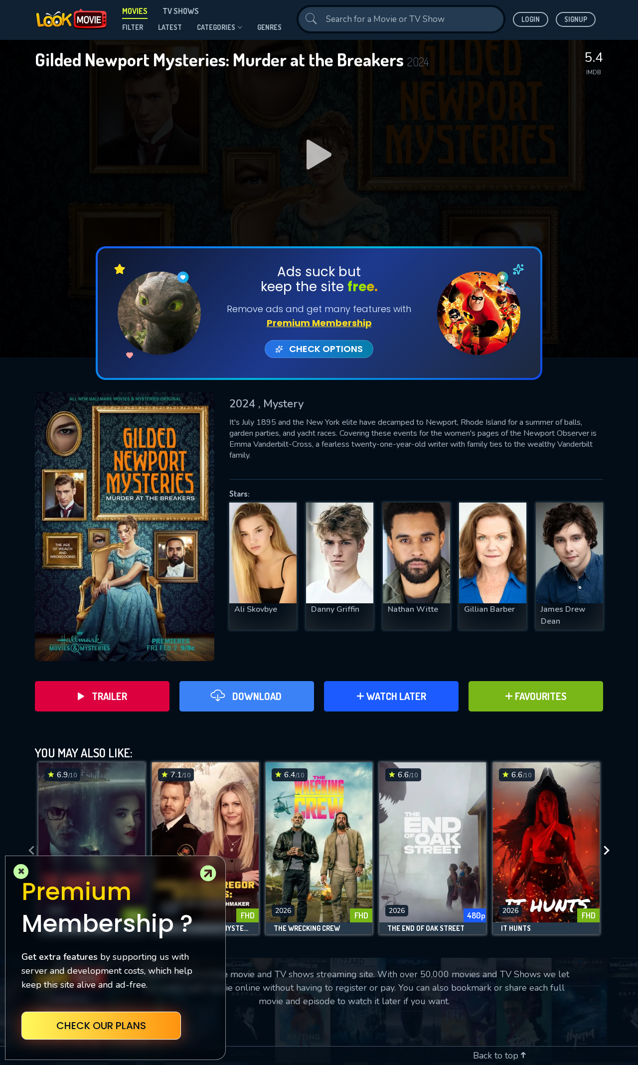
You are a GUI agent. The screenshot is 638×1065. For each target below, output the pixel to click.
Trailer (109, 696)
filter (132, 27)
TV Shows (180, 11)
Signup (575, 19)
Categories (216, 27)
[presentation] (28, 850)
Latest (170, 27)
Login (530, 19)
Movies (135, 11)
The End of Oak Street (426, 928)
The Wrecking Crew (307, 928)
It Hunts (516, 928)
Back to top (497, 1056)
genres (269, 27)
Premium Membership (319, 323)
